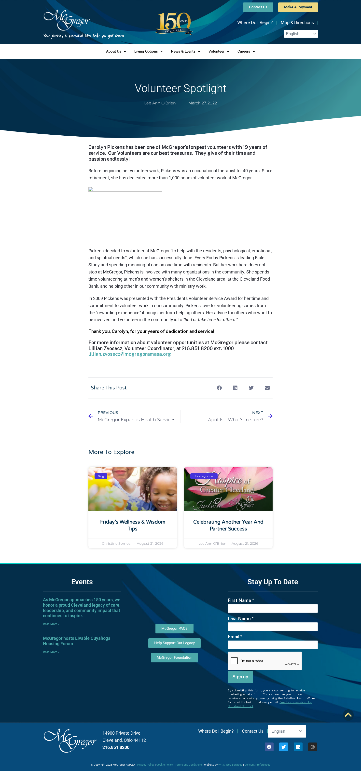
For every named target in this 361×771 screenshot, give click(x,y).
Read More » (51, 624)
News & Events (183, 51)
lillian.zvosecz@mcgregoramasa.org (129, 354)
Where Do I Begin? (255, 22)
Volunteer (216, 51)
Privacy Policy (145, 764)
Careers (243, 51)
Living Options (146, 51)
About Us (113, 51)
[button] (219, 388)
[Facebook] (269, 746)
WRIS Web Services (230, 764)
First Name (241, 600)
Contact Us (253, 731)
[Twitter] (283, 746)
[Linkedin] (298, 746)
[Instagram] (312, 746)
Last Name (241, 618)
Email (235, 636)
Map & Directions (297, 22)
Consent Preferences (257, 764)
